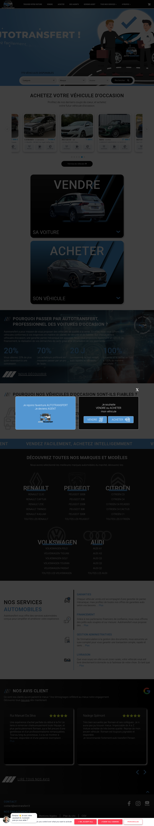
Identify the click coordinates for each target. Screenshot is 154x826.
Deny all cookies (111, 822)
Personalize (133, 822)
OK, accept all (86, 822)
